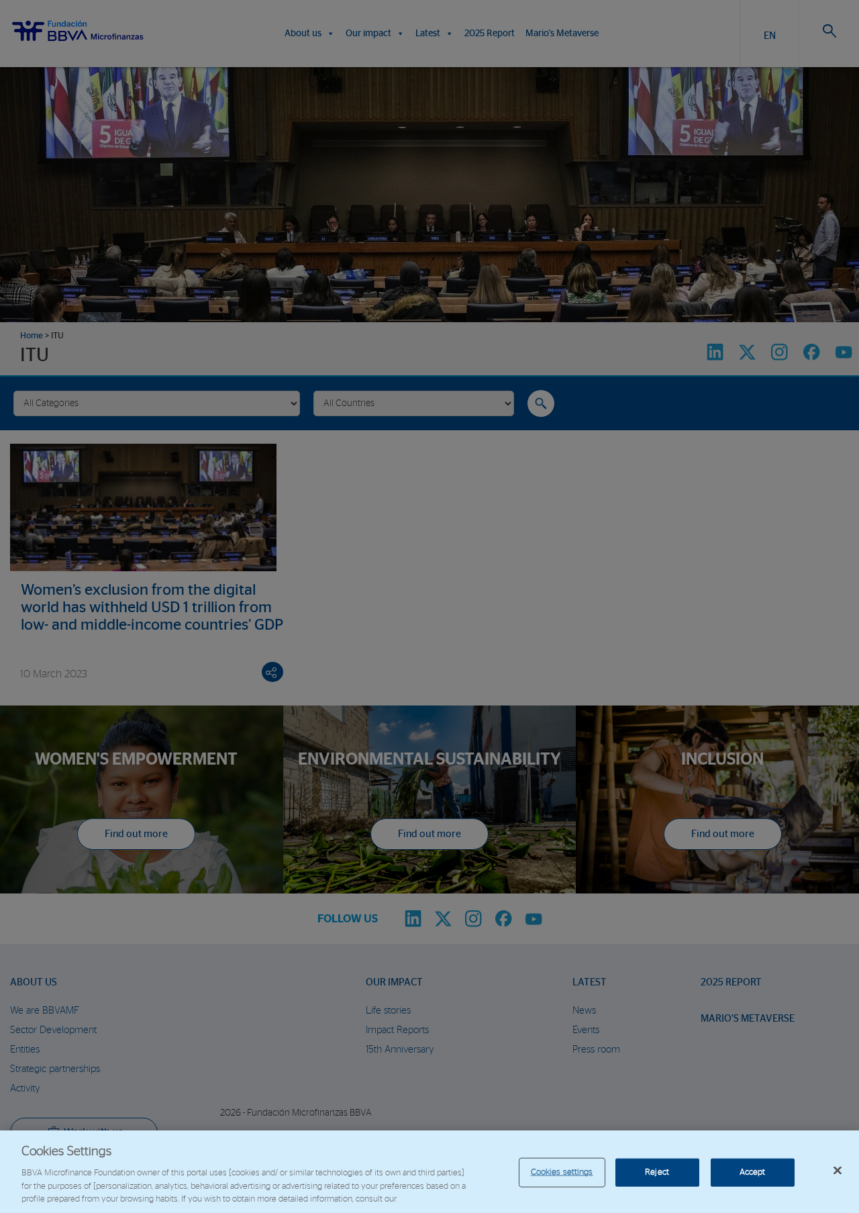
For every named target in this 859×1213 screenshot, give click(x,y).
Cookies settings (562, 1172)
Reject (657, 1172)
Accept (753, 1172)
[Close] (837, 1170)
